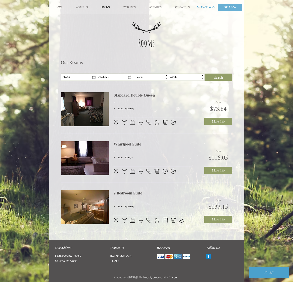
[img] (160, 256)
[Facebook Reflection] (208, 256)
